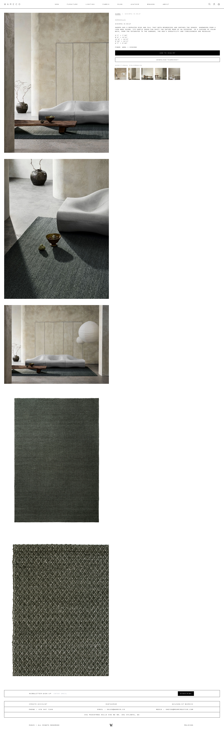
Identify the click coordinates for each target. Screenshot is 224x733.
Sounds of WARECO (182, 704)
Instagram (111, 704)
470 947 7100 (46, 709)
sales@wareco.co (116, 709)
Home (118, 14)
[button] (209, 4)
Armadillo (120, 19)
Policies (188, 725)
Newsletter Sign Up (40, 693)
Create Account (38, 704)
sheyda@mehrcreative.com (179, 709)
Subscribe (186, 693)
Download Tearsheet (167, 60)
